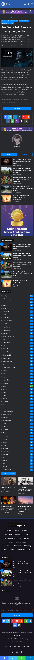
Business (5, 389)
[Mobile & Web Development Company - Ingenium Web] (19, 635)
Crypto (5, 392)
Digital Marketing (8, 411)
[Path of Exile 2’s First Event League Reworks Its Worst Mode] (6, 161)
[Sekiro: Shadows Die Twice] (8, 481)
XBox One (6, 311)
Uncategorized (7, 469)
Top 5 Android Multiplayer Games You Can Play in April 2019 (25, 489)
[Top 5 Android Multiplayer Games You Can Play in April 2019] (25, 481)
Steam (12, 549)
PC (8, 20)
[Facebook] (6, 117)
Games (26, 538)
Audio (4, 445)
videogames (21, 549)
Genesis (5, 383)
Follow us (5, 591)
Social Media (7, 414)
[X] (10, 117)
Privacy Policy (24, 639)
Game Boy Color (8, 361)
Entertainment (7, 420)
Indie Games (7, 546)
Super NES (6, 342)
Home (4, 17)
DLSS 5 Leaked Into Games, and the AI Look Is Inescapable (22, 197)
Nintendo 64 (7, 355)
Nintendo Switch (8, 336)
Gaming (9, 17)
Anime (4, 423)
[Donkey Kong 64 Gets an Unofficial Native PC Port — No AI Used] (6, 189)
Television (6, 436)
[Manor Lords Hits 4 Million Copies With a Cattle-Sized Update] (6, 170)
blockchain (8, 534)
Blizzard (24, 530)
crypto (27, 534)
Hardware (5, 451)
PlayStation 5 (14, 20)
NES (4, 364)
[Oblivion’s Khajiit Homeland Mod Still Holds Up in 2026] (8, 500)
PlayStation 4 (7, 327)
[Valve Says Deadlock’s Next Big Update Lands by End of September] (6, 180)
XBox (11, 23)
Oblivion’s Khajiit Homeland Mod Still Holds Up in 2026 (7, 508)
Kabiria (6, 45)
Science (5, 439)
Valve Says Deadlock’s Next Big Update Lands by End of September (22, 179)
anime (9, 530)
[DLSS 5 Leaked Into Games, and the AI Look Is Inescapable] (6, 198)
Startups (5, 454)
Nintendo (5, 333)
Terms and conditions (17, 642)
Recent (9, 154)
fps (20, 538)
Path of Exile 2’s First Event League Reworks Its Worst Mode (22, 161)
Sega (4, 377)
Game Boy (6, 349)
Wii (4, 339)
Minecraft (17, 546)
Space (5, 442)
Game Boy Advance (9, 352)
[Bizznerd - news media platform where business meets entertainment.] (6, 4)
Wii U (4, 346)
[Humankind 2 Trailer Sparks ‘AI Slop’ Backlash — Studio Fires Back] (25, 500)
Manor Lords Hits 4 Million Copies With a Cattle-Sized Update (22, 170)
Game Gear (6, 380)
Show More (16, 108)
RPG (5, 549)
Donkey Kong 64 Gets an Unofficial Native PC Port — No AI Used (23, 188)
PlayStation (6, 330)
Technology (6, 448)
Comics (5, 426)
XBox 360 (6, 318)
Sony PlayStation (23, 20)
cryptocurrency (10, 538)
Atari (4, 374)
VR (3, 457)
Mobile (5, 398)
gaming (10, 542)
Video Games (5, 23)
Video (4, 463)
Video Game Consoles (9, 367)
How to (5, 370)
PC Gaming (27, 546)
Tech (4, 386)
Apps (4, 395)
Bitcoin (16, 530)
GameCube (6, 358)
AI (3, 408)
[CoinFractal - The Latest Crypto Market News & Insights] (17, 11)
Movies (5, 433)
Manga (5, 466)
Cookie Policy (15, 639)
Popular (24, 154)
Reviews (5, 305)
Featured (5, 460)
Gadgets (5, 417)
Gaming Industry (21, 542)
